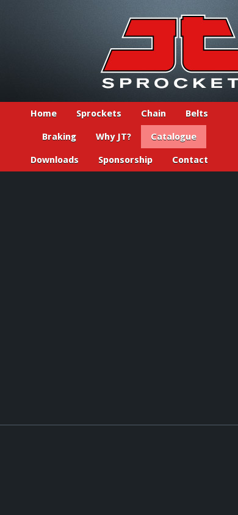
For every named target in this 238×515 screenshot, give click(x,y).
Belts (197, 113)
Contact (190, 159)
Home (44, 113)
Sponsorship (125, 159)
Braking (59, 136)
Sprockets (98, 113)
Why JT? (113, 136)
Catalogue (174, 136)
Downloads (55, 159)
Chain (153, 113)
